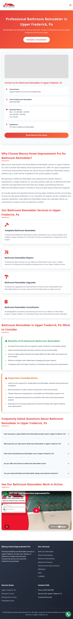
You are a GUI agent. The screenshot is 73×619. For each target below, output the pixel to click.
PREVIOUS (41, 569)
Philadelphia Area (8, 601)
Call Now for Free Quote (37, 135)
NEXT (40, 573)
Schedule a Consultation (36, 40)
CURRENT (41, 576)
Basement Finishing (45, 562)
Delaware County (8, 594)
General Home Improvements (49, 566)
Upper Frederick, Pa (9, 590)
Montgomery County (9, 597)
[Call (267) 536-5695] (68, 614)
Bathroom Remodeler (46, 552)
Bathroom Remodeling (46, 559)
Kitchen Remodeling (45, 555)
